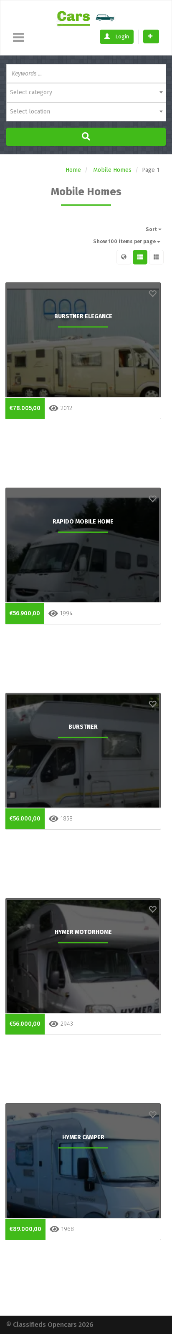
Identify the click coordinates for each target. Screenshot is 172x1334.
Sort (152, 229)
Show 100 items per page (125, 241)
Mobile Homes (112, 170)
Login (121, 36)
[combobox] (86, 92)
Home (73, 170)
